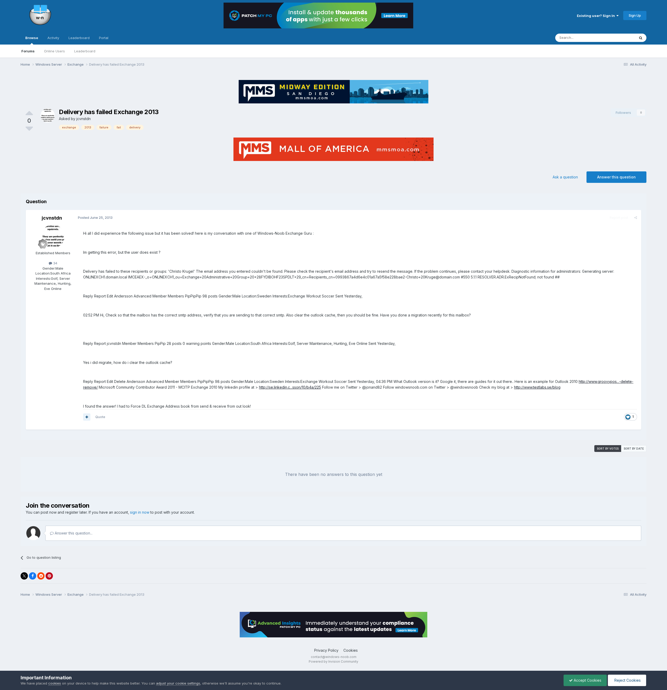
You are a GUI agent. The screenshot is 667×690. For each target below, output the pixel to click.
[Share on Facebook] (32, 576)
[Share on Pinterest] (49, 576)
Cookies (350, 650)
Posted (95, 217)
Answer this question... (73, 533)
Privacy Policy (326, 650)
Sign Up (635, 15)
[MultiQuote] (86, 417)
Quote (100, 417)
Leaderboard (84, 51)
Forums (28, 51)
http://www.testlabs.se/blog (537, 387)
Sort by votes (608, 448)
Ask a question (565, 177)
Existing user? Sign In (596, 16)
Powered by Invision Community (333, 661)
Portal (103, 38)
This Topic (620, 38)
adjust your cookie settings (178, 683)
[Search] (640, 38)
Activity (53, 38)
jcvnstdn (83, 118)
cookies (54, 683)
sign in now (139, 512)
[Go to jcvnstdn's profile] (48, 115)
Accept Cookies (587, 680)
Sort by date (634, 448)
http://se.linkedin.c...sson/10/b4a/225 (290, 387)
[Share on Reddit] (41, 576)
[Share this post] (635, 217)
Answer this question (616, 177)
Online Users (54, 51)
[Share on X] (24, 576)
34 (54, 263)
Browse (31, 38)
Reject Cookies (627, 680)
